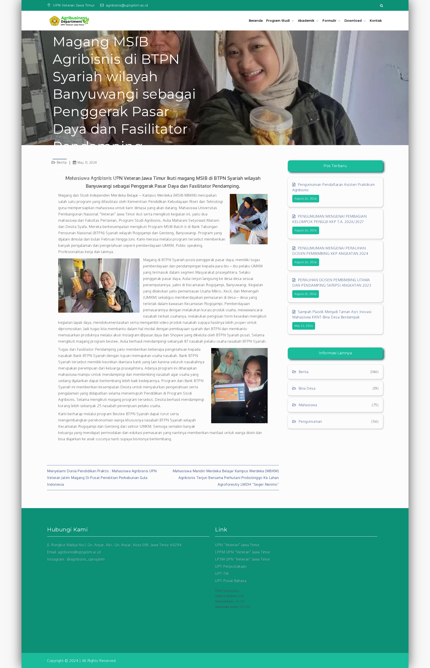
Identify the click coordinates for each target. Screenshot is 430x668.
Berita (304, 371)
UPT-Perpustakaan (231, 566)
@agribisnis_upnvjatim (86, 559)
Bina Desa (307, 388)
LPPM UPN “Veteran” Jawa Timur (243, 552)
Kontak (376, 21)
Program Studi (278, 21)
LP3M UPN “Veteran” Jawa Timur (242, 559)
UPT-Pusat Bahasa (230, 580)
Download (353, 21)
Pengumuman (310, 421)
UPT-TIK (222, 573)
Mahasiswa (308, 405)
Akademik (306, 21)
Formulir (329, 21)
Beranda (256, 21)
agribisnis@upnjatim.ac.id (127, 5)
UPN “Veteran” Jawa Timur (237, 545)
